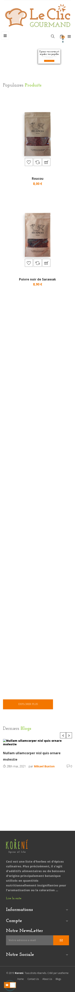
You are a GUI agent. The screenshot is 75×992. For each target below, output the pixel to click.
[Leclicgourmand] (17, 849)
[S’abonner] (61, 940)
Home (20, 979)
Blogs (58, 979)
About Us (47, 979)
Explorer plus (28, 704)
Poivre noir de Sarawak (37, 279)
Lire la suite (13, 898)
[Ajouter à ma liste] (29, 162)
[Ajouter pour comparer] (38, 162)
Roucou (37, 178)
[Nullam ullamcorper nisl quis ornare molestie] (37, 742)
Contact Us (33, 979)
